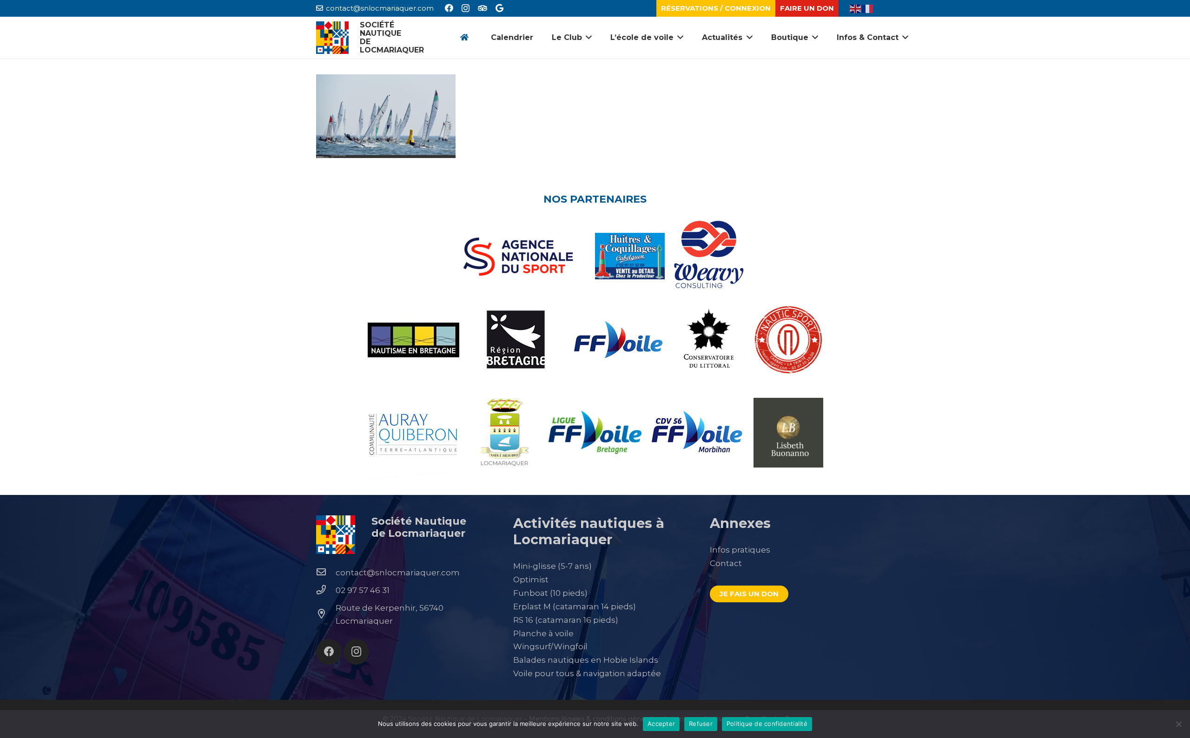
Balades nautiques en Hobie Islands (585, 660)
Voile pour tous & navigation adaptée (587, 673)
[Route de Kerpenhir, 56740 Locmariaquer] (326, 614)
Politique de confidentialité (767, 723)
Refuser (701, 723)
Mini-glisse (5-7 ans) (552, 566)
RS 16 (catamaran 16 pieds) (565, 620)
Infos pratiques (740, 549)
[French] (868, 8)
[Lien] (332, 37)
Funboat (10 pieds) (550, 593)
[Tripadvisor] (482, 8)
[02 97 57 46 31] (326, 590)
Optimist (531, 579)
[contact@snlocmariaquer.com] (326, 572)
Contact (726, 563)
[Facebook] (449, 8)
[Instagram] (465, 8)
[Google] (499, 8)
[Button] (464, 37)
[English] (856, 8)
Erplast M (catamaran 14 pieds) (574, 606)
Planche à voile (543, 633)
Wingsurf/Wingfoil (550, 646)
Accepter (661, 723)
